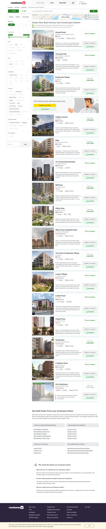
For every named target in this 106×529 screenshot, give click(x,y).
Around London (13, 53)
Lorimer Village (61, 274)
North (21, 44)
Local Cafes (12, 103)
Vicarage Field (60, 54)
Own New (69, 509)
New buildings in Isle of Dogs (42, 438)
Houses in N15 (38, 448)
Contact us (70, 517)
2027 (27, 75)
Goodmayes (59, 340)
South (18, 47)
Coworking (21, 97)
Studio (11, 24)
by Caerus (58, 298)
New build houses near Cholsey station (78, 453)
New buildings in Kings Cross (42, 431)
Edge (57, 140)
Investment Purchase (14, 122)
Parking (11, 114)
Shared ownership (72, 512)
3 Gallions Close (61, 363)
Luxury (10, 136)
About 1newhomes (72, 515)
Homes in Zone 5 (72, 438)
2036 (10, 84)
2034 (21, 81)
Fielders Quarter (61, 117)
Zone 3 (22, 61)
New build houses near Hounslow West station (80, 450)
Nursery (20, 106)
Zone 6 (22, 64)
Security (11, 91)
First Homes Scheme (72, 507)
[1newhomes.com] (16, 512)
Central (11, 44)
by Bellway (58, 79)
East (16, 44)
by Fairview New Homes (62, 386)
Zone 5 (16, 64)
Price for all (11, 32)
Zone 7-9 (11, 67)
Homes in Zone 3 (72, 434)
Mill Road (59, 185)
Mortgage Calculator (34, 515)
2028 (10, 78)
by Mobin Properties (60, 164)
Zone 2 (16, 61)
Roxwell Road (60, 32)
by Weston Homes (60, 210)
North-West (12, 47)
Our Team (87, 507)
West (24, 47)
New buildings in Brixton (40, 434)
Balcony (21, 94)
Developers (62, 2)
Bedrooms (10, 21)
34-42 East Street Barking (65, 162)
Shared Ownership (13, 128)
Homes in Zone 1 (72, 429)
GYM (18, 103)
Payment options (12, 119)
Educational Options (14, 108)
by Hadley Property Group (62, 342)
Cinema (11, 100)
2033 (16, 81)
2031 (27, 78)
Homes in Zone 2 (72, 431)
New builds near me (52, 515)
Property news (51, 507)
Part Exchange (12, 125)
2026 (21, 75)
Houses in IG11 (38, 450)
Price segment (11, 133)
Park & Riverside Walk (14, 111)
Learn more (50, 526)
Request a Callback (90, 43)
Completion (11, 71)
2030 (21, 78)
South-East (12, 50)
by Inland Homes (60, 365)
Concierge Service (19, 100)
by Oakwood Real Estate (62, 232)
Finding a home (51, 512)
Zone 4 (10, 64)
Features (10, 88)
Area (9, 41)
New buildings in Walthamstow (42, 436)
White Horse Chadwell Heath (66, 230)
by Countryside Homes (61, 142)
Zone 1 (10, 61)
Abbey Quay (59, 208)
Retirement (21, 125)
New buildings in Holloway (41, 429)
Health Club (25, 111)
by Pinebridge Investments (62, 56)
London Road (60, 296)
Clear (25, 144)
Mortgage (24, 122)
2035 (27, 81)
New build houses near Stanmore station (78, 448)
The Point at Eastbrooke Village (67, 253)
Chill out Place (12, 97)
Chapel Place (60, 319)
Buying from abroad (52, 517)
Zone (9, 58)
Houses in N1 (37, 453)
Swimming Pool (13, 94)
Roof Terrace (18, 114)
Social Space (19, 91)
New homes (41, 2)
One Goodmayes (61, 384)
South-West (20, 50)
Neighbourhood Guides (53, 509)
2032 (10, 81)
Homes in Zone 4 (72, 436)
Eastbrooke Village (62, 77)
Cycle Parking (12, 106)
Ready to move (13, 75)
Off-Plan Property (33, 517)
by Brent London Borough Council (64, 34)
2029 (16, 78)
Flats (51, 2)
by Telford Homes (60, 187)
